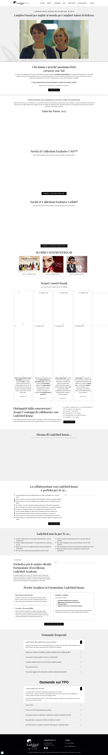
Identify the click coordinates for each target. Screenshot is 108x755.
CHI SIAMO (42, 3)
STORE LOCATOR (71, 3)
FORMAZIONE (57, 3)
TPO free (65, 287)
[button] (20, 174)
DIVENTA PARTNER (82, 3)
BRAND (48, 3)
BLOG (64, 3)
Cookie (79, 752)
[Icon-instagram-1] (47, 748)
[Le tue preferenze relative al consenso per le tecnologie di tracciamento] (2, 753)
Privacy (75, 752)
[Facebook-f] (45, 748)
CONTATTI (92, 3)
